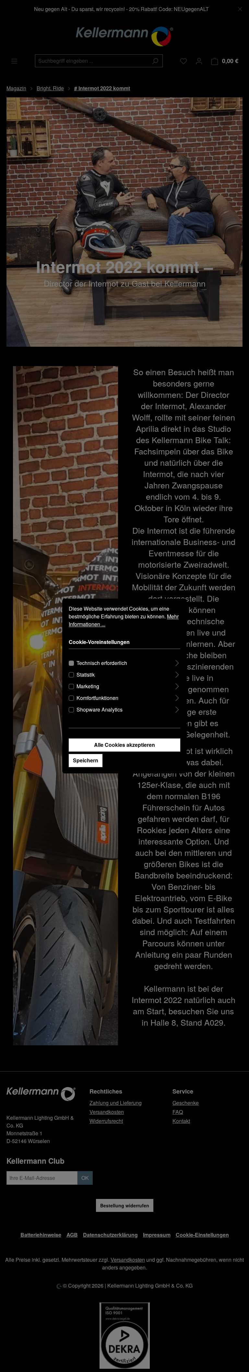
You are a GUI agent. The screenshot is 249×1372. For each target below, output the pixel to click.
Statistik (86, 675)
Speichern (85, 760)
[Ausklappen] (177, 662)
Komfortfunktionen (97, 698)
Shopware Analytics (100, 709)
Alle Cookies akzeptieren (124, 745)
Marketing (88, 686)
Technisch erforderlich (102, 663)
